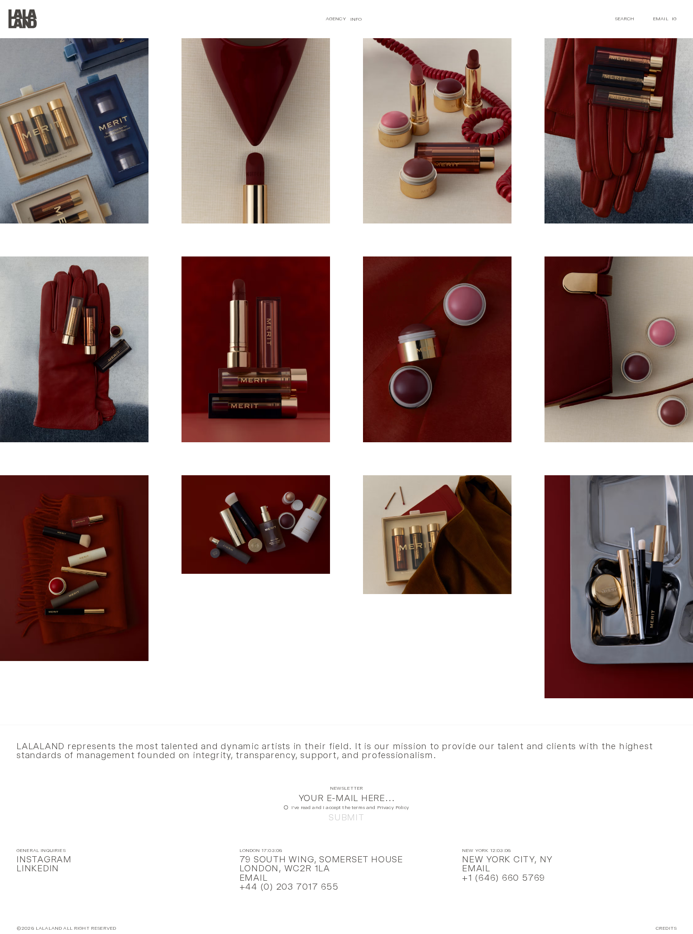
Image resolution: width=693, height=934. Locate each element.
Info (356, 19)
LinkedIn (37, 868)
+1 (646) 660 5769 (503, 877)
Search (625, 19)
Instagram (44, 859)
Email (660, 19)
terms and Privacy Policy (380, 807)
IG (674, 19)
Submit (346, 817)
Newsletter (346, 788)
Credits (666, 928)
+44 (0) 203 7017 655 (288, 886)
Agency (336, 19)
